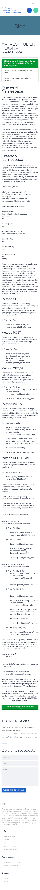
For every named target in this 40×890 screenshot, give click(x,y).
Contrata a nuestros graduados (13, 862)
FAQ (5, 843)
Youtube (6, 881)
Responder (34, 733)
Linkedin (6, 878)
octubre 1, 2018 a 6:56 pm (21, 733)
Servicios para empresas (11, 865)
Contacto (6, 840)
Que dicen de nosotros (10, 836)
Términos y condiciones (10, 849)
